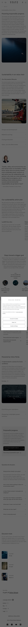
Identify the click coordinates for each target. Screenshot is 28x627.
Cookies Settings (14, 326)
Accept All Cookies (14, 318)
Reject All (14, 322)
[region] (14, 313)
